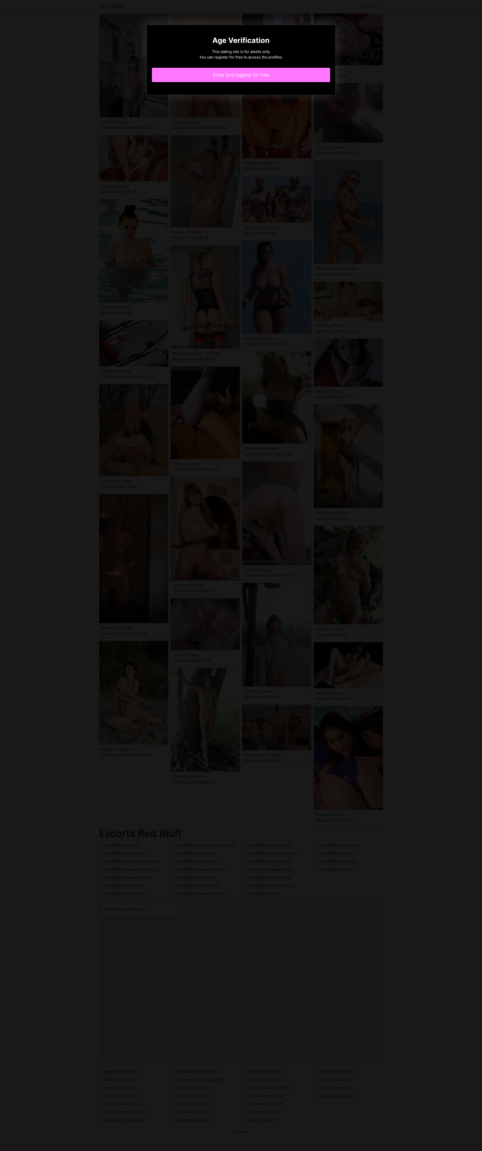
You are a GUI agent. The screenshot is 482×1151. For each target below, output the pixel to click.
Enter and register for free (241, 75)
